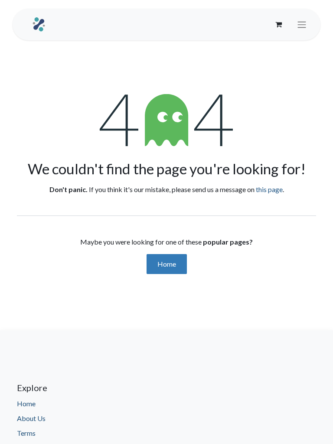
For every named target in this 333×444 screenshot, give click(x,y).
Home (166, 264)
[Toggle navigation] (302, 24)
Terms (26, 433)
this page (269, 189)
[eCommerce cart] (278, 24)
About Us (31, 418)
